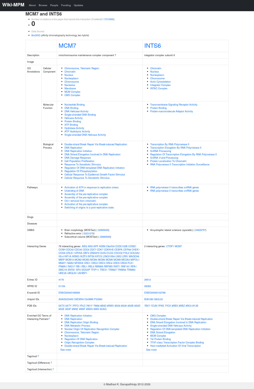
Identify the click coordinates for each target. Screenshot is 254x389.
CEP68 (127, 249)
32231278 (88, 233)
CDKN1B (109, 249)
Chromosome (72, 81)
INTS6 (152, 45)
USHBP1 (82, 273)
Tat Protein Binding (160, 339)
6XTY (68, 305)
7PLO (82, 305)
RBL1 (84, 266)
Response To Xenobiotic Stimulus (83, 164)
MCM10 (69, 259)
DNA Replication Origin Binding (81, 322)
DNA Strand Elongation (162, 332)
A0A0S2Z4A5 (66, 299)
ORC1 (87, 263)
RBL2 (91, 266)
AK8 (90, 246)
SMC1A (63, 269)
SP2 (78, 269)
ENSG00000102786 (154, 292)
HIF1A (67, 256)
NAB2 (70, 263)
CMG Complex (72, 95)
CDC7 (93, 249)
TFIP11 (95, 269)
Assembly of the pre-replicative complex (86, 194)
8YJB (195, 305)
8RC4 (189, 305)
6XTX (62, 305)
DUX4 (103, 253)
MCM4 (93, 259)
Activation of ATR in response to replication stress (92, 187)
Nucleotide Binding (75, 104)
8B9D (103, 305)
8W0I (96, 309)
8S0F (68, 309)
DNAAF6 (94, 253)
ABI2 (84, 246)
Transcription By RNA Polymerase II (169, 144)
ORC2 (94, 263)
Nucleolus (70, 85)
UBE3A (63, 273)
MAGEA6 (134, 256)
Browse (43, 5)
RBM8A (99, 266)
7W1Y (89, 305)
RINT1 (116, 266)
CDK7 (100, 249)
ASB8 (102, 246)
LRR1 (125, 256)
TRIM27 (112, 269)
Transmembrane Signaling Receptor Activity (173, 104)
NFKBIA (78, 263)
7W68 (96, 305)
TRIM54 (122, 269)
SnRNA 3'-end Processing (164, 157)
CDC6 (86, 249)
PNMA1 (63, 266)
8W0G (89, 309)
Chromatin (70, 71)
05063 (147, 286)
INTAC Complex (159, 88)
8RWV (110, 305)
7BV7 (147, 305)
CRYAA (78, 253)
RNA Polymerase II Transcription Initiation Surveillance (179, 164)
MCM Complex (73, 91)
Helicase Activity (74, 118)
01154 (62, 286)
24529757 (200, 230)
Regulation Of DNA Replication (81, 339)
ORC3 (102, 263)
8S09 (117, 305)
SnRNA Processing (160, 151)
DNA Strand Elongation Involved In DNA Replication (92, 154)
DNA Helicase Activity (77, 111)
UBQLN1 (72, 273)
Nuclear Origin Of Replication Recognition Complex (92, 329)
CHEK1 (136, 249)
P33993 (98, 299)
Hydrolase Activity (74, 128)
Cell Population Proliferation (79, 161)
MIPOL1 (135, 259)
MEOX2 (125, 259)
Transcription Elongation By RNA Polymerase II (175, 147)
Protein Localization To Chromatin (168, 161)
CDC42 (70, 249)
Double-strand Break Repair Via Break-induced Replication (96, 144)
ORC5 (116, 263)
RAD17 (71, 266)
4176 (61, 279)
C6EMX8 (79, 299)
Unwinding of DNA (74, 190)
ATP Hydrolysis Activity (77, 131)
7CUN (154, 305)
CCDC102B (121, 246)
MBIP (62, 259)
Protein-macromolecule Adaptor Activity (171, 111)
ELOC (110, 253)
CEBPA (118, 249)
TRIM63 (131, 269)
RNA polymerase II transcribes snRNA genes (174, 187)
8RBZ (182, 305)
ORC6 (123, 263)
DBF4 (86, 253)
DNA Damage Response (78, 157)
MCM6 (109, 259)
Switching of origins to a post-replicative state (89, 207)
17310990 (108, 19)
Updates (78, 5)
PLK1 (131, 263)
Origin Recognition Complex (79, 342)
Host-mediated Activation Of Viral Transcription (175, 345)
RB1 (78, 266)
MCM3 (85, 259)
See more (65, 349)
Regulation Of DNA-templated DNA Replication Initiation (95, 167)
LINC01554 (109, 256)
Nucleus (69, 75)
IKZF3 (83, 256)
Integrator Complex (160, 85)
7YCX (168, 305)
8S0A (124, 305)
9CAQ (103, 309)
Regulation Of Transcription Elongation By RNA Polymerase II (183, 154)
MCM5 (101, 259)
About (32, 5)
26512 (147, 279)
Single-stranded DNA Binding (80, 114)
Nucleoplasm (71, 78)
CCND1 (132, 246)
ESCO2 (118, 253)
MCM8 (117, 259)
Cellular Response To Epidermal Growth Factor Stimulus (95, 174)
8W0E (75, 309)
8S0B (131, 305)
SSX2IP (85, 269)
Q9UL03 (158, 299)
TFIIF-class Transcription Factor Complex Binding (177, 342)
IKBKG (75, 256)
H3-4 (61, 256)
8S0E (62, 309)
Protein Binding (73, 121)
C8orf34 (110, 246)
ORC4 (109, 263)
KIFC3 (98, 256)
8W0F (82, 309)
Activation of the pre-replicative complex (86, 204)
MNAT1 (63, 263)
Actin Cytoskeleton (160, 81)
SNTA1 (71, 269)
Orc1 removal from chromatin (80, 200)
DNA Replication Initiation (78, 151)
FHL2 (126, 253)
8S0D (137, 305)
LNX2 (118, 256)
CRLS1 (70, 253)
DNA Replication (73, 147)
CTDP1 (170, 246)
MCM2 (78, 259)
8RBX (175, 305)
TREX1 (103, 269)
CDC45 (78, 249)
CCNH (62, 249)
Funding (66, 5)
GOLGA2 (134, 253)
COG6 (62, 253)
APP (95, 246)
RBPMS (108, 266)
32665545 (103, 230)
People (54, 5)
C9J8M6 (88, 299)
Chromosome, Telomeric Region (82, 68)
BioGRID (35, 35)
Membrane (70, 88)
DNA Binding (71, 108)
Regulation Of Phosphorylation (81, 171)
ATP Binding (71, 124)
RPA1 (134, 266)
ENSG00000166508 (69, 292)
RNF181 (125, 266)
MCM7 (67, 45)
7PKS (161, 305)
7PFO (75, 305)
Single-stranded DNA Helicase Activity (85, 134)
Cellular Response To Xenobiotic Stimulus (87, 177)
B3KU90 (148, 299)
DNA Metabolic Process (77, 325)
